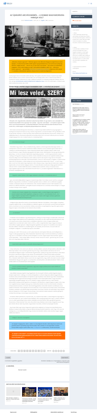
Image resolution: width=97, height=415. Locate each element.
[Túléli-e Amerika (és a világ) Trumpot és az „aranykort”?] (61, 391)
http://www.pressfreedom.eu (80, 73)
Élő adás (77, 20)
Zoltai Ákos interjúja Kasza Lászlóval (39, 69)
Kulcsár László (28, 20)
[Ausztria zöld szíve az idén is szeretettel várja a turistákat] (45, 392)
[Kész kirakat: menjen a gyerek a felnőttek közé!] (13, 391)
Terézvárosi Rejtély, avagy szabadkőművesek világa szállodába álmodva (29, 400)
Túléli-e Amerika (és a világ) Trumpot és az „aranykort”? (59, 399)
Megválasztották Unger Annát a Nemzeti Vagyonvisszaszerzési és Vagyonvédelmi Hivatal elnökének (81, 109)
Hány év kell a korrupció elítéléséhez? (78, 115)
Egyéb (42, 20)
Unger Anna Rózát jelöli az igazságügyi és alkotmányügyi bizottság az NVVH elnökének (80, 131)
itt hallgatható (37, 327)
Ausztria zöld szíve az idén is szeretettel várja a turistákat (45, 400)
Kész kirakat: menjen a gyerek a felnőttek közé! (12, 398)
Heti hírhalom (76, 104)
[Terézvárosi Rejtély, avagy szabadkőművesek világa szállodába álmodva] (29, 392)
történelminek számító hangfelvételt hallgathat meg (30, 81)
